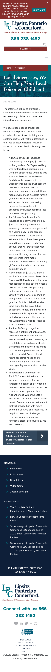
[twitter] (26, 624)
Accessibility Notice (26, 646)
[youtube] (16, 624)
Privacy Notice (25, 643)
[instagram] (35, 624)
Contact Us (25, 651)
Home (8, 68)
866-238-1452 (25, 38)
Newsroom (20, 68)
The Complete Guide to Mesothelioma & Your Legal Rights (28, 509)
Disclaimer (25, 640)
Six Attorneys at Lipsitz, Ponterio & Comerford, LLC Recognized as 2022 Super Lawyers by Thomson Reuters (28, 532)
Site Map (25, 648)
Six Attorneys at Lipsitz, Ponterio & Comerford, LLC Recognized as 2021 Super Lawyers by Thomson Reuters (28, 549)
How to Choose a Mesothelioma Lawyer (27, 518)
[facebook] (31, 624)
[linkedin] (21, 624)
